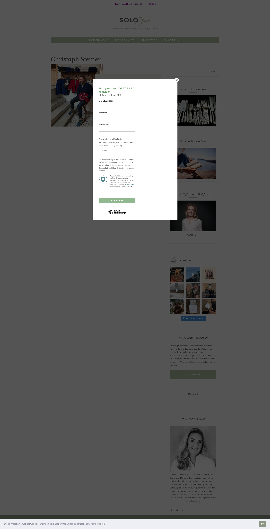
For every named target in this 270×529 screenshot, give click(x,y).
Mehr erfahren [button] (98, 524)
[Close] (177, 80)
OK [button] (262, 524)
